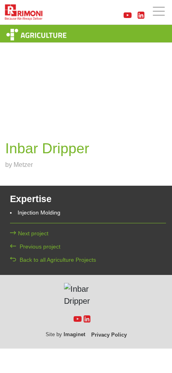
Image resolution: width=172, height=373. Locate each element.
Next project (33, 233)
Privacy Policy (109, 335)
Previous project (39, 246)
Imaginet (74, 334)
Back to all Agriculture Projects (57, 260)
